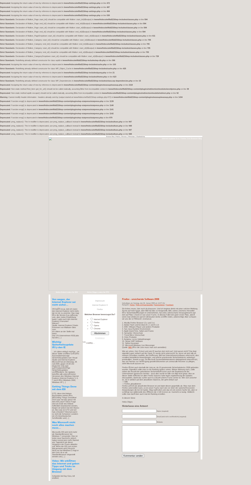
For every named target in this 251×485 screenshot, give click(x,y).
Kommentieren (159, 305)
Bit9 (130, 347)
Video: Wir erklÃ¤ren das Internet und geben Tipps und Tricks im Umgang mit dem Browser (65, 466)
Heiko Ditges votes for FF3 (98, 292)
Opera (96, 325)
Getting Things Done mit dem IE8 (64, 388)
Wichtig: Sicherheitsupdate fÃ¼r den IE (62, 344)
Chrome (97, 329)
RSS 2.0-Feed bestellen (144, 305)
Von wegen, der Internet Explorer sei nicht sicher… (64, 302)
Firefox (132, 305)
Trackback (169, 305)
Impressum (100, 301)
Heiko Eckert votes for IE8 (67, 292)
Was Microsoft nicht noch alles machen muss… (63, 425)
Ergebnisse (100, 338)
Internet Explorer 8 (100, 305)
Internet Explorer (101, 319)
